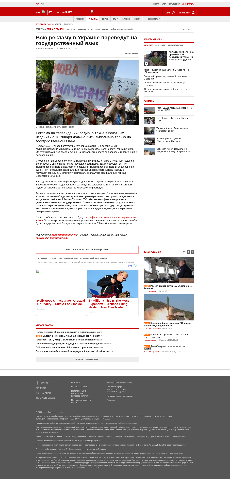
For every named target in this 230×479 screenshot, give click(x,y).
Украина (93, 19)
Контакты (75, 382)
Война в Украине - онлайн (122, 29)
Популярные (160, 45)
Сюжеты (148, 101)
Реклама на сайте (79, 387)
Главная (80, 19)
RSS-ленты (45, 393)
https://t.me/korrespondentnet (52, 237)
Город (105, 19)
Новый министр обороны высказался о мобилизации (69, 332)
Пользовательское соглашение (120, 396)
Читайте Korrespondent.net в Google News (87, 249)
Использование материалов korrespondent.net (79, 393)
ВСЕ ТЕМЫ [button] (186, 29)
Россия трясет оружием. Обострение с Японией (168, 139)
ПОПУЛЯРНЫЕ (174, 4)
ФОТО (163, 4)
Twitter (43, 388)
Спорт (137, 19)
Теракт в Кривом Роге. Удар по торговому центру (172, 129)
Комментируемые (176, 45)
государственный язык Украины (93, 258)
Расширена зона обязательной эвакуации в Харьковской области (75, 351)
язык (60, 258)
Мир (115, 19)
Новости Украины (153, 39)
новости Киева (101, 29)
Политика (68, 24)
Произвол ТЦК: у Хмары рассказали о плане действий (69, 339)
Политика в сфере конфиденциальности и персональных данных (116, 389)
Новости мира (150, 291)
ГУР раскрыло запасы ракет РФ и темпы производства (69, 347)
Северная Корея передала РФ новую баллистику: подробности (173, 150)
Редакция (111, 400)
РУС (37, 4)
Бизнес (126, 19)
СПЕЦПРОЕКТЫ (188, 4)
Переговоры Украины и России (80, 29)
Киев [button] (38, 12)
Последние (148, 45)
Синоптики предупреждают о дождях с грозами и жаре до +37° (73, 343)
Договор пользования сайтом (119, 382)
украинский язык (70, 258)
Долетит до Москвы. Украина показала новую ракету (72, 336)
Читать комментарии (87, 359)
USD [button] (57, 12)
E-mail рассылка (47, 398)
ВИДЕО (156, 4)
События (58, 24)
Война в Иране (90, 29)
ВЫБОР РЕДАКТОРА (152, 251)
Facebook (44, 383)
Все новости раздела (45, 24)
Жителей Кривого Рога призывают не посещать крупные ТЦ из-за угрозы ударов (181, 56)
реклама (52, 258)
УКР (42, 4)
